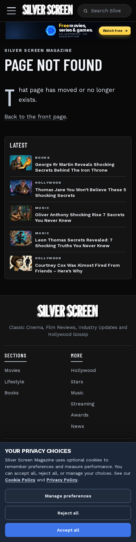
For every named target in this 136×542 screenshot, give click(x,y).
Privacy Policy (61, 479)
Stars (77, 382)
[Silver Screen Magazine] (48, 10)
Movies (12, 370)
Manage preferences (68, 495)
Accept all (68, 530)
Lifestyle (14, 382)
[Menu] (11, 10)
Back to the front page (35, 116)
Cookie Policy (20, 479)
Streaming (83, 404)
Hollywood (83, 370)
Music (77, 393)
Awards (80, 415)
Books (11, 393)
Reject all (68, 512)
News (77, 426)
